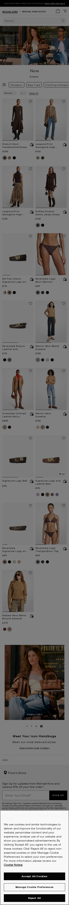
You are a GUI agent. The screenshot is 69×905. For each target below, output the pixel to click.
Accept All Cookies (34, 876)
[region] (34, 857)
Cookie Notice (13, 864)
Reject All (34, 898)
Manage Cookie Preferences (34, 887)
